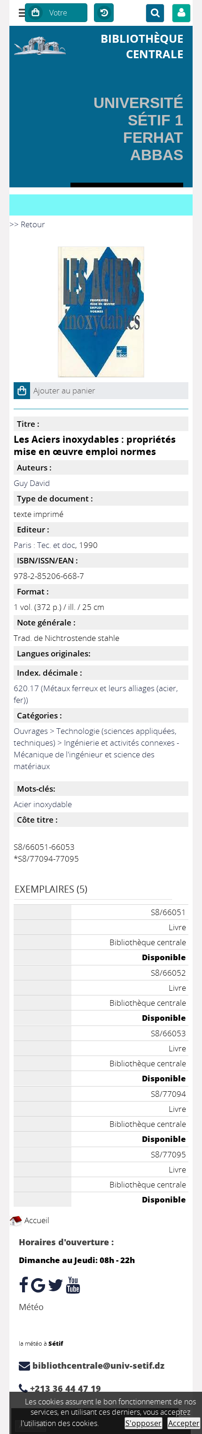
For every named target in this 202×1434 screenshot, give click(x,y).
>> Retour (27, 224)
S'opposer (143, 1423)
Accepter (184, 1423)
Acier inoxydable (43, 804)
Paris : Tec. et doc (44, 545)
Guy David (32, 483)
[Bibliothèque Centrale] (40, 44)
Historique (103, 13)
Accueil (36, 1220)
